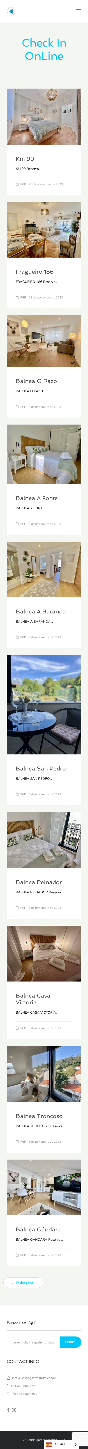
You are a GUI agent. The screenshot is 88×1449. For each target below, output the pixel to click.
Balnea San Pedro (41, 768)
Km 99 (25, 158)
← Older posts (23, 1282)
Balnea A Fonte (37, 498)
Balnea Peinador (39, 882)
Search (70, 1342)
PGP (23, 184)
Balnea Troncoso (39, 1116)
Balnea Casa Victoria (33, 999)
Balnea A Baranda (41, 611)
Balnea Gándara (38, 1229)
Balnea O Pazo (36, 381)
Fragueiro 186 (35, 271)
